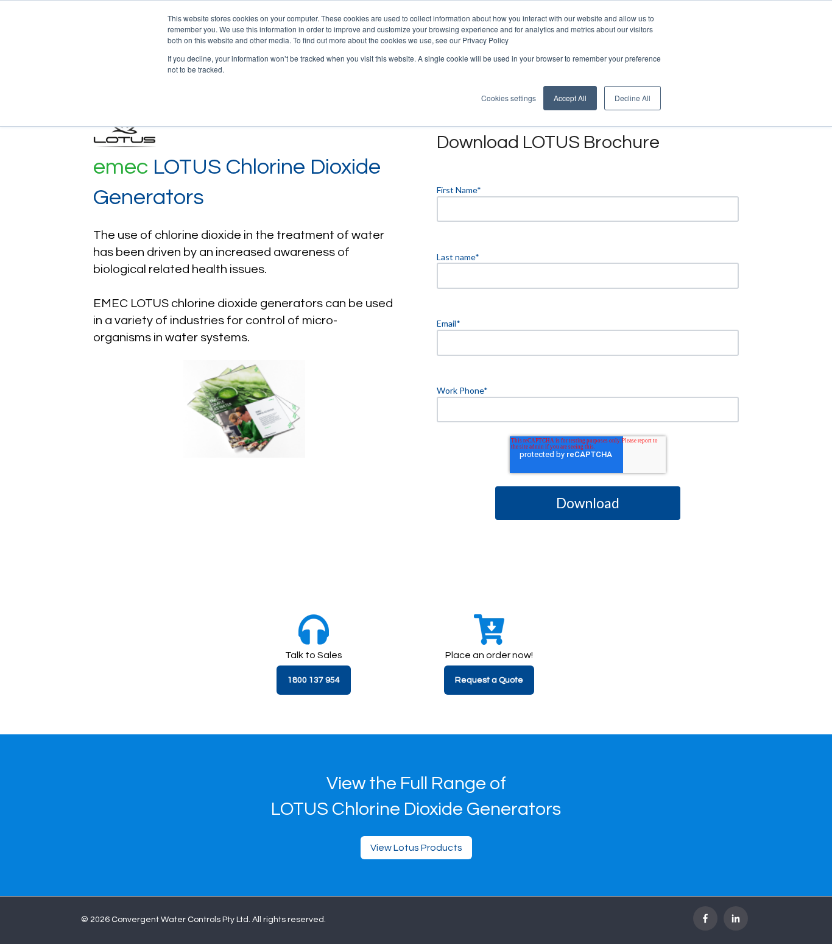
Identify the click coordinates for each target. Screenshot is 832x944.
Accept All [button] (570, 98)
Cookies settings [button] (508, 98)
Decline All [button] (632, 98)
